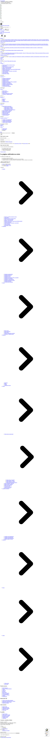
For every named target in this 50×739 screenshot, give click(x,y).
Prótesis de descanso (7, 487)
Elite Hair (3, 691)
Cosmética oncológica (3, 55)
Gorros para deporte (5, 72)
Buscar (2, 28)
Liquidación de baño (5, 101)
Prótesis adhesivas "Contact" (8, 108)
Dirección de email (3, 733)
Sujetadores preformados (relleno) (7, 84)
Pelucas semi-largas (5, 91)
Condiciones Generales (5, 708)
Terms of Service (25, 143)
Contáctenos (4, 718)
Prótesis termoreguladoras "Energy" (9, 109)
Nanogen (3, 695)
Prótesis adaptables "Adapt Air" (7, 110)
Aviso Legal (4, 710)
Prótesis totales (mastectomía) (6, 106)
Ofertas (1, 59)
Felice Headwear (5, 687)
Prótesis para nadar (5, 113)
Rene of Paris (4, 692)
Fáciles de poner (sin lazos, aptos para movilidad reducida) (11, 69)
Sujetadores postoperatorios (6, 78)
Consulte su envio (5, 717)
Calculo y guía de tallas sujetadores (7, 700)
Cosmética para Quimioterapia (7, 119)
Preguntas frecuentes (5, 716)
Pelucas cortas (4, 90)
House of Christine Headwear (7, 688)
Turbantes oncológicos (5, 70)
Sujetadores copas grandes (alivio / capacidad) (9, 81)
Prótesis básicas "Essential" (8, 107)
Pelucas (1, 46)
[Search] (0, 27)
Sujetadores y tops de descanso (7, 83)
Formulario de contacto (5, 730)
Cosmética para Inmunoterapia (7, 121)
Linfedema (2, 57)
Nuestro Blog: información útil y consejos (8, 701)
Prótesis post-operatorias (6, 112)
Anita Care (4, 690)
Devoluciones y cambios (6, 715)
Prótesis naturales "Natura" (10, 480)
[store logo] (4, 25)
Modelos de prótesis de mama (6, 702)
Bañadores (6, 382)
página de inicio (8, 164)
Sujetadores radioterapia (6, 79)
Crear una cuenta (7, 32)
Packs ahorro (4, 129)
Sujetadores (2, 42)
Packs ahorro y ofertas (5, 73)
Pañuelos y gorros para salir (6, 68)
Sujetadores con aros (7, 276)
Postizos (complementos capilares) (7, 93)
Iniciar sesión (2, 32)
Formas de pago (4, 713)
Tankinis (3, 100)
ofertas (7, 165)
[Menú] (48, 728)
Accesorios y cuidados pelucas (7, 94)
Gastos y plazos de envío (6, 714)
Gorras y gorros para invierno (6, 67)
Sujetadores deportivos (5, 85)
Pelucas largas (4, 92)
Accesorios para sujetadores (6, 86)
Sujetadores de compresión (6, 82)
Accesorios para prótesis (6, 114)
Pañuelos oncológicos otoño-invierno (8, 66)
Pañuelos (1, 38)
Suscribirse (17, 733)
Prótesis (1, 51)
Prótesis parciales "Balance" (6, 111)
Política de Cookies (5, 709)
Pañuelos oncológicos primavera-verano (10, 216)
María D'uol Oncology (5, 693)
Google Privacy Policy (17, 143)
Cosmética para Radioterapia (6, 120)
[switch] (47, 735)
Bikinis (3, 99)
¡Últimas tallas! (4, 128)
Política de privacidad (5, 707)
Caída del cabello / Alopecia (6, 122)
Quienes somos (4, 706)
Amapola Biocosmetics (5, 694)
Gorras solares (4, 65)
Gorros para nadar (7, 223)
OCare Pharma (4, 696)
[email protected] (5, 728)
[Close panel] (1, 134)
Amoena (3, 689)
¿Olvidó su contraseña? (8, 141)
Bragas (1, 58)
